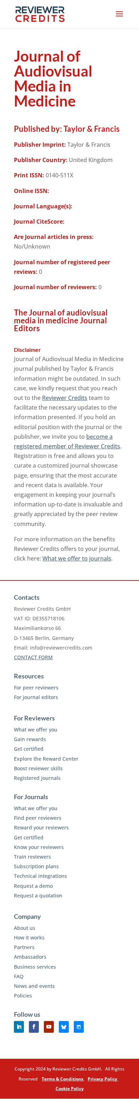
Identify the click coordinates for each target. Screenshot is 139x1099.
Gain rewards (30, 739)
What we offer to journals (76, 558)
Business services (35, 966)
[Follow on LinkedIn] (19, 1027)
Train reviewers (32, 856)
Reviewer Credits (64, 398)
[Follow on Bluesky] (64, 1027)
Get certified (28, 748)
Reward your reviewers (41, 827)
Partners (24, 947)
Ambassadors (30, 956)
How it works (29, 937)
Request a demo (33, 885)
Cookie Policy (70, 1088)
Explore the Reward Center (46, 758)
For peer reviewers (36, 687)
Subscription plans (36, 866)
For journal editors (36, 697)
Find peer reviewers (37, 817)
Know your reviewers (39, 847)
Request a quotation (38, 895)
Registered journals (37, 778)
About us (24, 927)
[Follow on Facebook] (34, 1027)
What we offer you (35, 729)
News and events (34, 986)
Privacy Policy (103, 1079)
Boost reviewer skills (38, 768)
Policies (23, 995)
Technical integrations (40, 876)
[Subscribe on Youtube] (49, 1027)
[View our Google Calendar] (79, 1027)
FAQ (19, 976)
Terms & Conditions (63, 1079)
